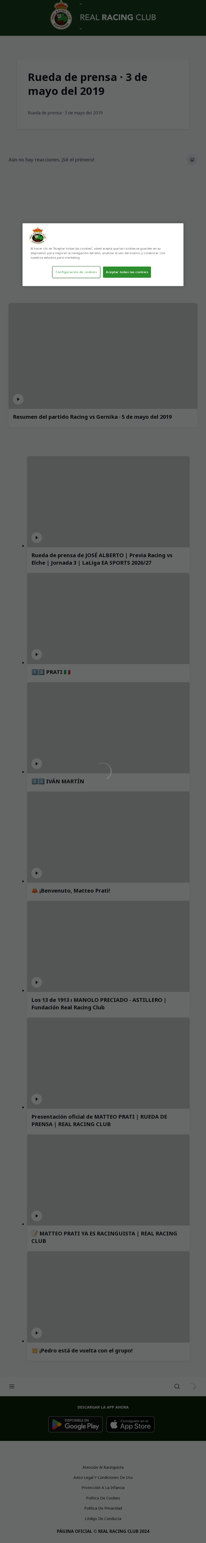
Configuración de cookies (76, 272)
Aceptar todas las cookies (127, 272)
